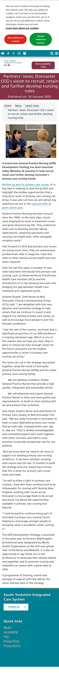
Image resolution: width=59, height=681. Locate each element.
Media (7, 627)
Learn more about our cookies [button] (22, 28)
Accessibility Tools (44, 65)
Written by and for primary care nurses (25, 184)
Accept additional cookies (38, 40)
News (18, 105)
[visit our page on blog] (24, 53)
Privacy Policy (11, 641)
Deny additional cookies (13, 40)
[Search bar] (51, 53)
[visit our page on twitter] (13, 53)
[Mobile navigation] (56, 53)
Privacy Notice (12, 645)
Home (7, 105)
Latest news (32, 105)
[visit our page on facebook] (8, 53)
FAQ (6, 636)
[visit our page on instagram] (19, 53)
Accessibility (11, 632)
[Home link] (15, 63)
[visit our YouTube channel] (2, 53)
